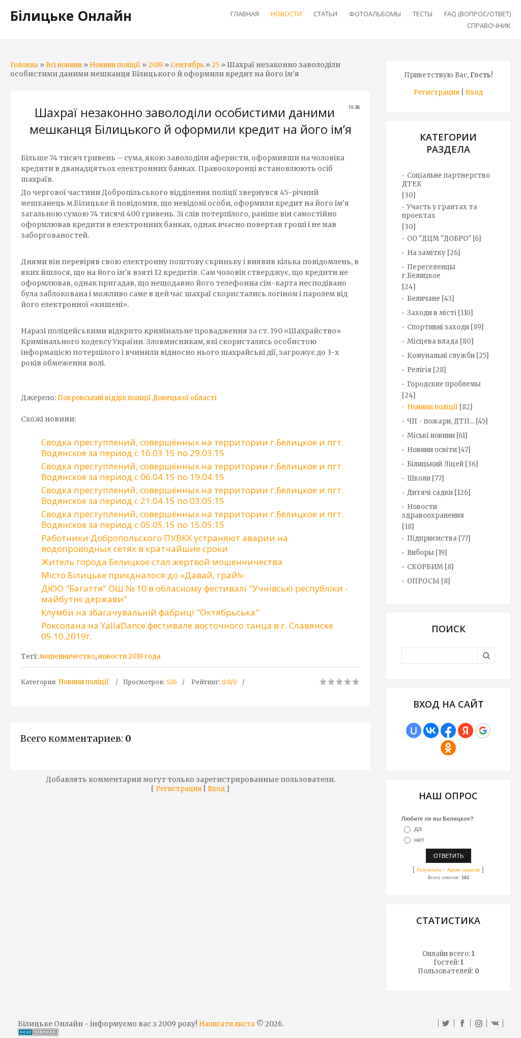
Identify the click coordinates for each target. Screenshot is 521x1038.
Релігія (419, 370)
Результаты (429, 870)
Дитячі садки (430, 492)
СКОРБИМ (425, 567)
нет (419, 840)
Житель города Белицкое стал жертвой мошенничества (161, 562)
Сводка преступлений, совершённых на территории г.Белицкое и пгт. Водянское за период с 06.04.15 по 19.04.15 (192, 471)
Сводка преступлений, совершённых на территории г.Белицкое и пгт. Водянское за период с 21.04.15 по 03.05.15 (192, 495)
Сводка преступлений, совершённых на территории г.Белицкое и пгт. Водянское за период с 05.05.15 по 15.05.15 (192, 519)
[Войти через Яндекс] (465, 730)
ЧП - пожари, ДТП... (440, 421)
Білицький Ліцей (435, 464)
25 (215, 65)
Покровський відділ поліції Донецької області (137, 398)
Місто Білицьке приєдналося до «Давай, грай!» (142, 575)
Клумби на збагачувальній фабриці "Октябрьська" (150, 612)
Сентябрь (187, 65)
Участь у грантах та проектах (439, 211)
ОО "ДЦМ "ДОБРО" (439, 238)
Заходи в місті (431, 312)
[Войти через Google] (482, 730)
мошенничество (67, 656)
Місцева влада (432, 341)
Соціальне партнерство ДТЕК (446, 179)
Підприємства (432, 538)
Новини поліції (115, 65)
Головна (24, 65)
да (418, 828)
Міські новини (431, 435)
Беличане (423, 298)
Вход (216, 788)
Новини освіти (432, 449)
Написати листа (227, 1024)
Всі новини (64, 65)
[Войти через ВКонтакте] (431, 730)
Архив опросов (463, 870)
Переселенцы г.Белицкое (428, 271)
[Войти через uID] (413, 730)
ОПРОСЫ (423, 581)
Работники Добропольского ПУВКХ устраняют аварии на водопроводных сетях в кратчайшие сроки (164, 543)
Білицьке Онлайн (71, 16)
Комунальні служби (441, 355)
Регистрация (178, 788)
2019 (155, 65)
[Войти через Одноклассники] (448, 747)
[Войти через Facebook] (448, 730)
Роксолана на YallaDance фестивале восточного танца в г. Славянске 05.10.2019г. (187, 631)
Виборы (420, 552)
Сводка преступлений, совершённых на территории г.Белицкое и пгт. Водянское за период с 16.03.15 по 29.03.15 (192, 447)
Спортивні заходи (438, 327)
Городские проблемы (444, 384)
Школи (418, 478)
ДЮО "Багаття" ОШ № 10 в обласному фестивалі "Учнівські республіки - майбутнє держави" (194, 593)
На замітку (426, 252)
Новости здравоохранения (433, 511)
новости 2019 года (129, 656)
